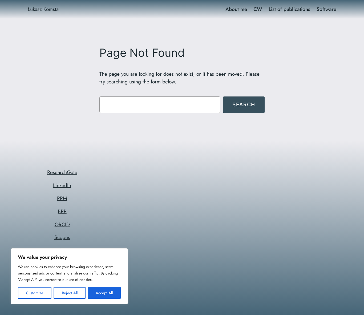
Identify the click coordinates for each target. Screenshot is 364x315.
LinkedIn (62, 185)
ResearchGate (62, 172)
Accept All (104, 293)
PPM (62, 198)
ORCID (62, 224)
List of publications (289, 9)
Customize (34, 293)
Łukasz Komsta (43, 9)
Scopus (62, 237)
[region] (69, 276)
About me (236, 9)
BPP (62, 211)
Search (243, 104)
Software (326, 9)
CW (257, 9)
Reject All (70, 293)
